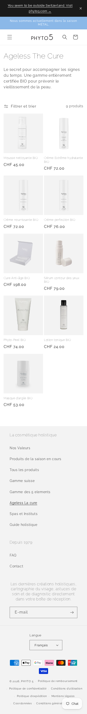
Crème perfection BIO (59, 220)
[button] (9, 37)
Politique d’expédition (32, 696)
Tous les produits (24, 470)
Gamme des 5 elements (30, 492)
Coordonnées (22, 703)
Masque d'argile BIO (18, 398)
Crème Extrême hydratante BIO (63, 160)
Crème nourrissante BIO (21, 220)
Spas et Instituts (23, 514)
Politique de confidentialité (28, 688)
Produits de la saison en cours (35, 459)
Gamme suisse (22, 481)
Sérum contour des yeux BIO (61, 280)
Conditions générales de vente (57, 703)
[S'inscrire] (71, 612)
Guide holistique (23, 525)
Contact (16, 566)
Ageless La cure (23, 503)
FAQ (13, 555)
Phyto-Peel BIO (15, 340)
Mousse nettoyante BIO (21, 158)
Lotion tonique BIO (57, 340)
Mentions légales (63, 696)
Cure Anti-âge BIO (17, 278)
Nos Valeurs (20, 448)
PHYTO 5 (27, 681)
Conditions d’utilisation (66, 688)
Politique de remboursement (58, 681)
